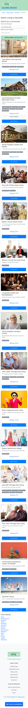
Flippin (2, 617)
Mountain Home (5, 618)
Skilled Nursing (14, 677)
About (14, 692)
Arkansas (17, 12)
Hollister (3, 638)
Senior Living (10, 12)
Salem (2, 633)
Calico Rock (4, 625)
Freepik (13, 697)
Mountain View (5, 630)
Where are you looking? (7, 29)
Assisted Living (14, 666)
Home (3, 12)
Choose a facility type (6, 24)
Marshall (3, 626)
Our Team (14, 690)
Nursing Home (14, 674)
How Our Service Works (14, 687)
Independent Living (14, 669)
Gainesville (3, 623)
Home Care (14, 680)
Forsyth (3, 636)
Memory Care (14, 672)
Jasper (2, 635)
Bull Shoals (3, 620)
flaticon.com (21, 697)
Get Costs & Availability (14, 704)
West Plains (4, 639)
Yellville (2, 622)
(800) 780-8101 (18, 37)
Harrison (3, 628)
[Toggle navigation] (25, 7)
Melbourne (4, 631)
